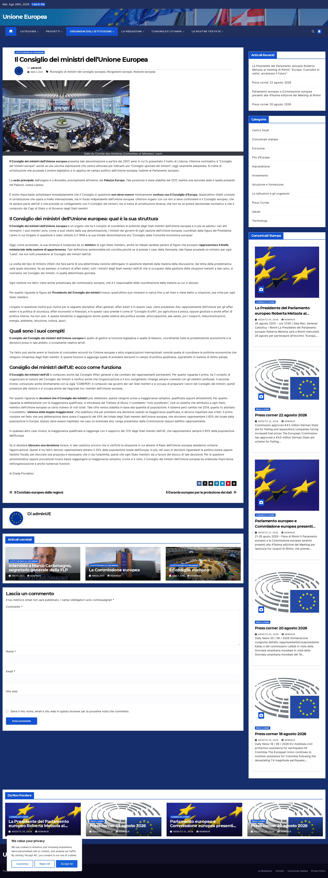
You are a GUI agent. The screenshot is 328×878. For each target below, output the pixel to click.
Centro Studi (260, 130)
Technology (260, 220)
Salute (256, 211)
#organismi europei (119, 71)
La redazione (132, 31)
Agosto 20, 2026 (268, 634)
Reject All (44, 863)
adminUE (36, 68)
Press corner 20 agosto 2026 (271, 104)
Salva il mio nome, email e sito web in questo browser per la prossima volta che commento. (69, 711)
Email (10, 671)
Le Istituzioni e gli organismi (30, 52)
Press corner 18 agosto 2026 (280, 734)
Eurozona (258, 148)
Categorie (28, 31)
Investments (260, 175)
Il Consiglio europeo (189, 569)
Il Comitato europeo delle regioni (38, 492)
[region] (44, 853)
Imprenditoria (261, 166)
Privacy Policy (318, 870)
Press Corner (260, 202)
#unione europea (144, 71)
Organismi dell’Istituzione (91, 31)
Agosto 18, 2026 (268, 740)
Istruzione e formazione (268, 184)
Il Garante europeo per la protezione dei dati (199, 492)
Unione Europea (25, 16)
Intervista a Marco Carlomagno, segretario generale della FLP (40, 567)
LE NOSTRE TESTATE (207, 31)
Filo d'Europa (261, 157)
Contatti (280, 870)
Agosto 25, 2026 (268, 319)
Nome (11, 651)
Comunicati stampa (167, 31)
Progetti (53, 31)
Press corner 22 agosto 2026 (271, 82)
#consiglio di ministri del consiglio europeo (78, 71)
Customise (22, 863)
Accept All (67, 863)
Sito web (11, 691)
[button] (313, 31)
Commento (14, 606)
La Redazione (265, 870)
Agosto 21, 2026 (268, 532)
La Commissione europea (114, 569)
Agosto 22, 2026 (268, 421)
